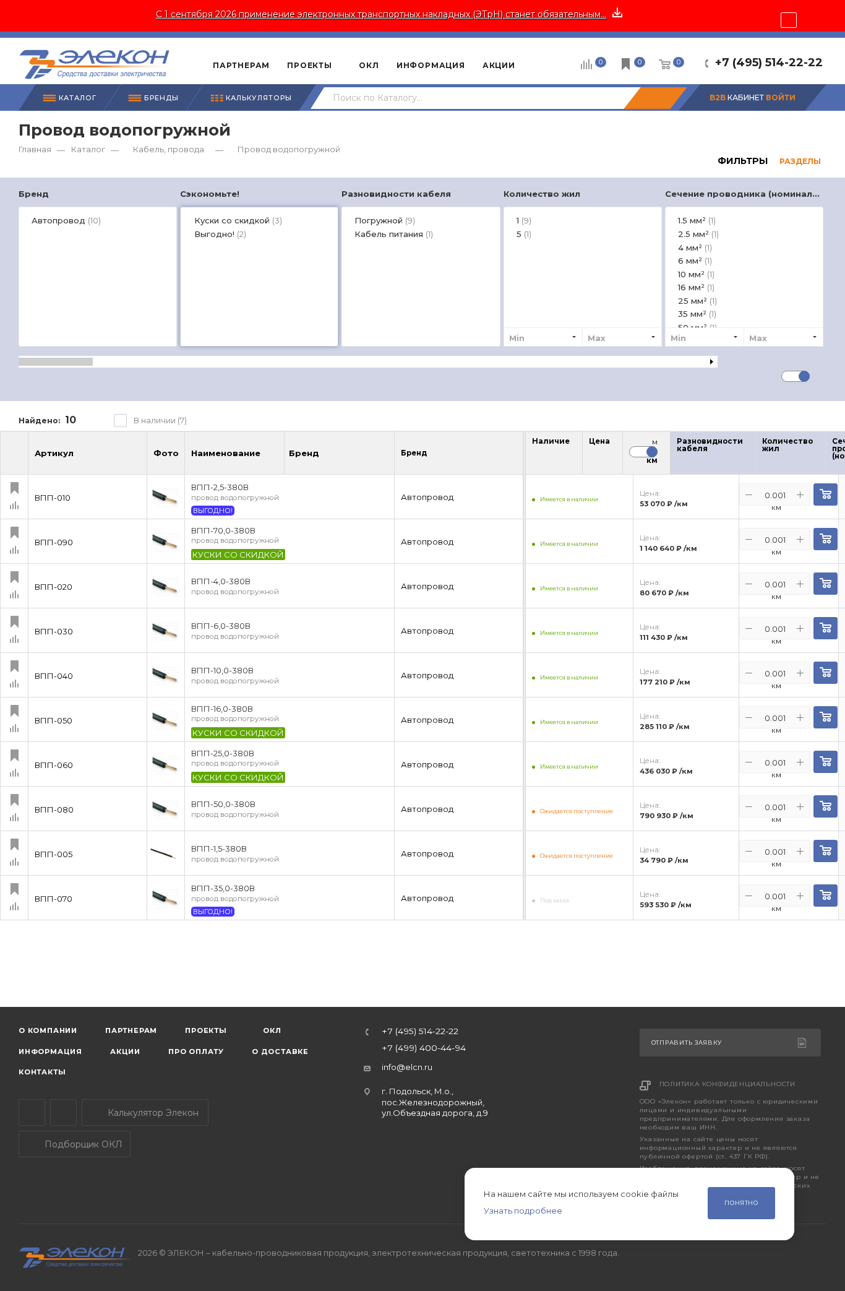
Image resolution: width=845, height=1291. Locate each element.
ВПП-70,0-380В (235, 535)
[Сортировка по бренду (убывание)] (332, 458)
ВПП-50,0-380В (235, 809)
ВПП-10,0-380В (235, 675)
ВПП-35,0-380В (235, 893)
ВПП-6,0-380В (235, 631)
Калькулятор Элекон (152, 1112)
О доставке (280, 1051)
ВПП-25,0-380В (235, 758)
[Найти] (655, 98)
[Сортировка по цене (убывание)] (605, 456)
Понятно (741, 1202)
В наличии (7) (160, 420)
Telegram (32, 1112)
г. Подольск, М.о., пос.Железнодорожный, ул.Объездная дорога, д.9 (435, 1102)
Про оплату (196, 1051)
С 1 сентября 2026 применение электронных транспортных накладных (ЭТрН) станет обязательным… (381, 14)
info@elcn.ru (407, 1067)
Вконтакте (63, 1112)
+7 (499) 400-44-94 (424, 1048)
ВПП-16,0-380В (235, 713)
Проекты (206, 1030)
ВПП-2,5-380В (235, 492)
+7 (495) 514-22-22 (769, 62)
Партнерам (131, 1030)
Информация (50, 1051)
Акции (125, 1051)
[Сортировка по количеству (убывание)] (565, 456)
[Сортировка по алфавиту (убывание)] (273, 458)
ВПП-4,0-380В (235, 586)
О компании (48, 1030)
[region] (422, 274)
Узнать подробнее (523, 1210)
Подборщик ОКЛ (82, 1144)
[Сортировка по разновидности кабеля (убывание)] (751, 456)
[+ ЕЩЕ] (543, 61)
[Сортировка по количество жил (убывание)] (821, 456)
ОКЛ (271, 1030)
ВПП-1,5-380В (235, 853)
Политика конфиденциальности (727, 1084)
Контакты (42, 1072)
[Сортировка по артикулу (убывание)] (136, 458)
